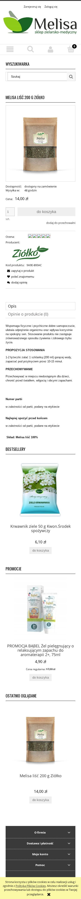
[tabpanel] (40, 383)
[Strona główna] (40, 24)
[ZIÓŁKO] (28, 253)
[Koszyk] (71, 49)
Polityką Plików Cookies (31, 886)
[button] (10, 49)
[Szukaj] (71, 76)
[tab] (40, 306)
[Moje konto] (51, 49)
